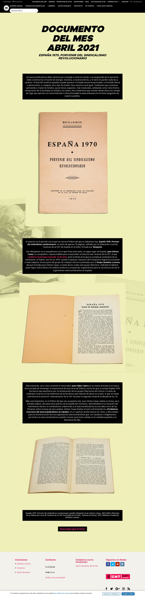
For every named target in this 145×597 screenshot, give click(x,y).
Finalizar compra (105, 6)
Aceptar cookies (128, 594)
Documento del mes (39, 2)
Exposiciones (78, 2)
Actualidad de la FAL (98, 2)
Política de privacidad (55, 577)
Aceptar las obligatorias (111, 594)
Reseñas (52, 2)
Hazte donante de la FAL (87, 566)
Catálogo (125, 2)
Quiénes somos (16, 6)
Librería (51, 6)
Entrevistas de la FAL (64, 2)
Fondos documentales (35, 6)
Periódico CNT (113, 2)
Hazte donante (64, 6)
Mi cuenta (89, 6)
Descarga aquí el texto (72, 528)
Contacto (78, 6)
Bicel (87, 2)
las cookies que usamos (62, 593)
